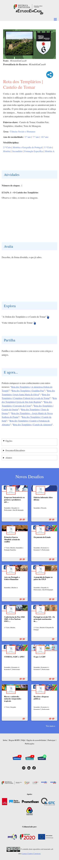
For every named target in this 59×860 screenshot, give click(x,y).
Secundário (17, 151)
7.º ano (36, 136)
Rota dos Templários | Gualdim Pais (28, 390)
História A (49, 151)
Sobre (5, 740)
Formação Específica (33, 151)
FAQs (23, 740)
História (6, 151)
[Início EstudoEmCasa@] (28, 6)
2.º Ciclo (7, 147)
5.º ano (28, 136)
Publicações (29, 743)
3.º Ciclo (48, 147)
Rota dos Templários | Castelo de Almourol (32, 424)
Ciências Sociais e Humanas (22, 131)
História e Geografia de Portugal (27, 147)
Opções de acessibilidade (36, 740)
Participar (51, 740)
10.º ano (44, 136)
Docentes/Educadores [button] (15, 450)
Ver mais (50, 725)
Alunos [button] (8, 457)
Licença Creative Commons (31, 853)
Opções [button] (8, 440)
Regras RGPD (14, 740)
